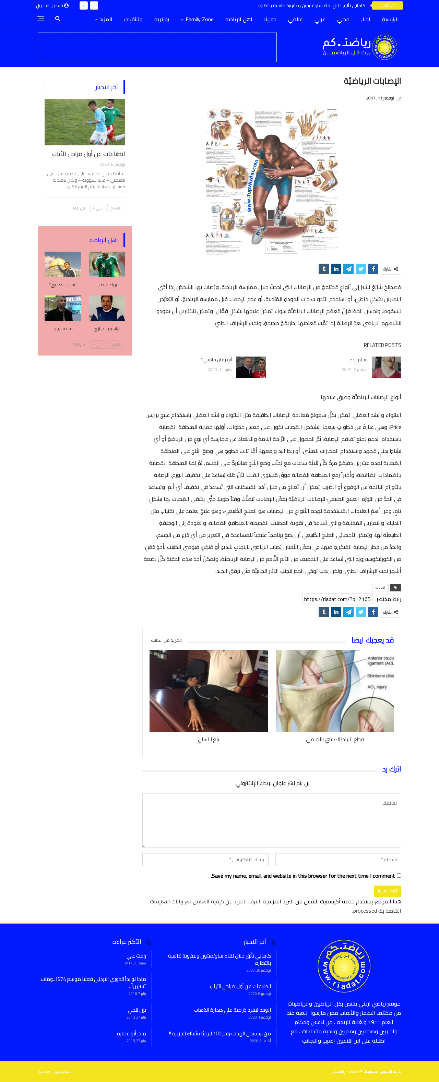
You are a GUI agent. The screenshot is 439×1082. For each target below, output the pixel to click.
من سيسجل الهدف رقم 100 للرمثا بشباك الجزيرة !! (220, 1033)
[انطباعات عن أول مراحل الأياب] (85, 122)
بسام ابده (358, 360)
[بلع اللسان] (209, 691)
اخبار (365, 19)
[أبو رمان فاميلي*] (251, 367)
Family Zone (200, 19)
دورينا (270, 19)
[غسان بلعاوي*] (63, 264)
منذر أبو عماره (131, 1033)
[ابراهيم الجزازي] (107, 308)
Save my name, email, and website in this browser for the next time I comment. (303, 875)
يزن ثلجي (137, 1010)
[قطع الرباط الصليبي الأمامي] (335, 691)
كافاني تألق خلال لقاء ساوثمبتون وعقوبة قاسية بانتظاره (311, 5)
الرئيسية (390, 19)
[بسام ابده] (386, 367)
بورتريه (161, 19)
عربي (320, 19)
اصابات (380, 587)
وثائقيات (133, 19)
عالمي (295, 19)
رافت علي (136, 956)
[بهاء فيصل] (107, 264)
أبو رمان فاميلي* (216, 360)
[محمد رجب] (63, 308)
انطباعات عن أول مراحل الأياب (88, 153)
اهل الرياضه (238, 19)
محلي (343, 19)
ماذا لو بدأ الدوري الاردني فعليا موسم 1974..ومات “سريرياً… (93, 982)
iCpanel (44, 1071)
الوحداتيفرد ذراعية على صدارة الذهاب (232, 1010)
